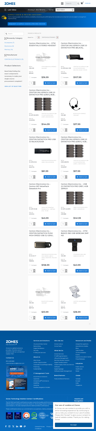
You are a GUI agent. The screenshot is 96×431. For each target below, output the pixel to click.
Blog (77, 348)
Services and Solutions (41, 341)
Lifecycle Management (61, 358)
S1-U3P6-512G (33, 162)
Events (78, 354)
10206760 (32, 120)
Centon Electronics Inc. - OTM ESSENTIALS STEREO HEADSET (42, 44)
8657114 (63, 308)
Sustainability (37, 369)
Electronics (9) (9, 46)
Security (35, 350)
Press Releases (80, 359)
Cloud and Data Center (40, 344)
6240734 (31, 167)
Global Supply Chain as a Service (64, 364)
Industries (79, 363)
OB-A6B (63, 115)
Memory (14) (8, 49)
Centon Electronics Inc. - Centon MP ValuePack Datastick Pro (40, 186)
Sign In (87, 3)
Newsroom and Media (83, 341)
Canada (78, 378)
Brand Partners (59, 375)
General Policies (40, 426)
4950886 (63, 214)
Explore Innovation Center (84, 357)
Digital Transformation (61, 362)
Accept (73, 425)
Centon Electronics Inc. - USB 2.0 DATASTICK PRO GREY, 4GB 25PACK (74, 186)
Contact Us (10, 358)
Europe (78, 381)
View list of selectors (12, 86)
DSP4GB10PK (65, 162)
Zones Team (58, 346)
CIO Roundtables (81, 352)
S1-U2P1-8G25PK (34, 115)
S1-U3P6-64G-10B (66, 68)
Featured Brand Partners (61, 378)
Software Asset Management (63, 371)
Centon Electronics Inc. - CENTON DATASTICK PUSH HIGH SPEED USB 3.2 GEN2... (41, 233)
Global (78, 375)
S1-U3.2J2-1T (32, 256)
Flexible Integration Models (41, 387)
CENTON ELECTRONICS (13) (13, 59)
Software (57, 366)
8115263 (31, 73)
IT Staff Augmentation (60, 356)
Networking (36, 346)
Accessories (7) (9, 42)
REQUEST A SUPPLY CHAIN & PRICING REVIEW (27, 24)
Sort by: (57, 10)
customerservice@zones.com (15, 363)
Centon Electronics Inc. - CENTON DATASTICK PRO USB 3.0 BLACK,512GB (42, 139)
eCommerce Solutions (40, 376)
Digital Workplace (38, 348)
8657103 (31, 308)
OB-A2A (63, 303)
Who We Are (58, 341)
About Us (36, 357)
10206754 (64, 73)
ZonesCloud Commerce (41, 381)
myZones (36, 378)
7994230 (63, 261)
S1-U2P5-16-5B (33, 209)
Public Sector (80, 366)
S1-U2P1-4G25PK (65, 209)
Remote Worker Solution (61, 360)
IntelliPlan (36, 383)
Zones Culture (58, 344)
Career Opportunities (39, 362)
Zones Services (59, 354)
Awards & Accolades (82, 346)
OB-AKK (63, 256)
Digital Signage (58, 369)
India (77, 383)
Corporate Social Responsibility (42, 364)
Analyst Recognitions (82, 344)
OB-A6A (31, 303)
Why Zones (36, 360)
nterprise (36, 385)
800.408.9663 (10, 361)
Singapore (79, 385)
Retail (77, 371)
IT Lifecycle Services (39, 352)
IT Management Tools (41, 373)
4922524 (31, 214)
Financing (36, 366)
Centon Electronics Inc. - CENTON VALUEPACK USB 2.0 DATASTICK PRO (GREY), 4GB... (74, 139)
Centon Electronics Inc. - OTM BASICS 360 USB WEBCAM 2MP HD (74, 233)
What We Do (58, 350)
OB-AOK (31, 68)
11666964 (31, 261)
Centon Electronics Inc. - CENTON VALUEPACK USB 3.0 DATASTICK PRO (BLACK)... (74, 45)
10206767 (64, 167)
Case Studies (79, 350)
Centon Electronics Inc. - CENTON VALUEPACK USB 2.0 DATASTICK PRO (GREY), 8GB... (42, 92)
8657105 (63, 120)
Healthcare (79, 369)
